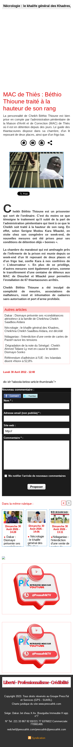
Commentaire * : (13, 437)
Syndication (38, 738)
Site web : (10, 425)
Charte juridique (20, 703)
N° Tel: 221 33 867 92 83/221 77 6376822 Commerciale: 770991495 (36, 723)
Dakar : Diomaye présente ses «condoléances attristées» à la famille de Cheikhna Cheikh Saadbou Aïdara (33, 319)
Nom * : (8, 400)
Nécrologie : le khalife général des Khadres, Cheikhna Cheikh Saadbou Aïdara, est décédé (33, 329)
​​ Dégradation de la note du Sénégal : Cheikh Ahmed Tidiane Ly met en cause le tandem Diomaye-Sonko (32, 349)
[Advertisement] (33, 52)
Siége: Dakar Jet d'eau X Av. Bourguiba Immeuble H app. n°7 (36, 715)
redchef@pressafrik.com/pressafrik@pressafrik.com (36, 729)
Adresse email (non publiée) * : (22, 413)
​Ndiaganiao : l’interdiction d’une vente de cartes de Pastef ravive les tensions (36, 338)
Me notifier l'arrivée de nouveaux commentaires (37, 475)
